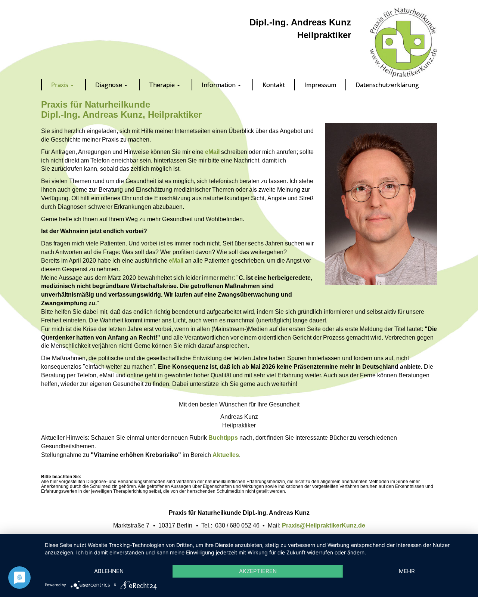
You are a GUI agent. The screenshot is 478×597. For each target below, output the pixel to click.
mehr (407, 571)
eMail (212, 152)
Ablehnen (109, 571)
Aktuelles (225, 455)
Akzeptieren (258, 571)
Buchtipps (223, 437)
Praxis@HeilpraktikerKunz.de (323, 525)
